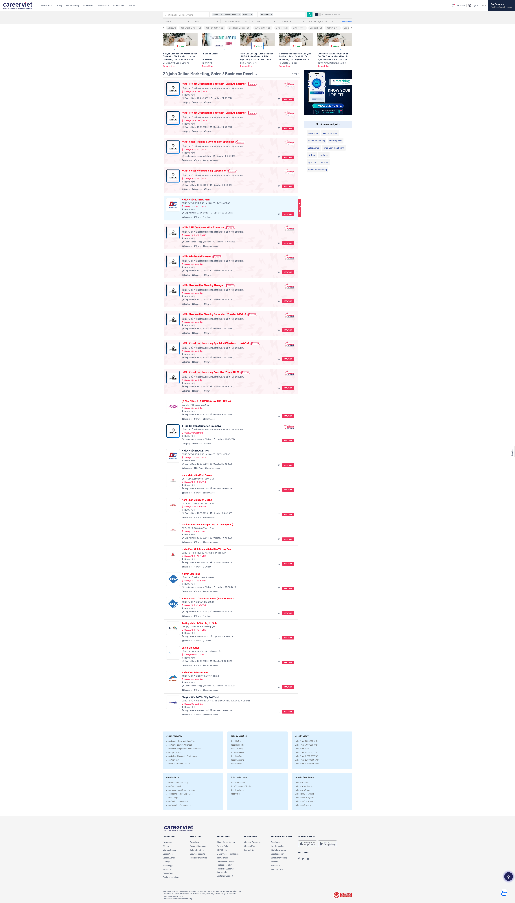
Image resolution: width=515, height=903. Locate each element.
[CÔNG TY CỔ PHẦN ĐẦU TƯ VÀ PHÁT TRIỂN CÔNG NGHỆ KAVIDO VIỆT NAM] (173, 702)
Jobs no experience (303, 786)
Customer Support (225, 876)
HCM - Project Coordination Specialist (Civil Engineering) (214, 83)
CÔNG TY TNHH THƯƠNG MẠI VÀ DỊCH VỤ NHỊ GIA (204, 552)
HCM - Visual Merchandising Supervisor (204, 170)
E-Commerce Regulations (228, 854)
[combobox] (186, 14)
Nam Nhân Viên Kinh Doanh (197, 475)
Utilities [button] (131, 5)
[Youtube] (308, 858)
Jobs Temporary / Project (242, 786)
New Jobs (167, 842)
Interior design (277, 846)
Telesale (274, 861)
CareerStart (118, 5)
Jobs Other (235, 794)
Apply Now (288, 99)
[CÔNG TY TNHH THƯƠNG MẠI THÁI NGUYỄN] (173, 652)
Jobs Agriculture (173, 752)
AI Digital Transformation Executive (201, 425)
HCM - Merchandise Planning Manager (203, 285)
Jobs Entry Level (173, 786)
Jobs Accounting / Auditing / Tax (180, 741)
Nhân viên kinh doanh (333, 147)
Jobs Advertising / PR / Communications (183, 748)
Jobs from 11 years (303, 805)
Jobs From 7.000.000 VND (306, 748)
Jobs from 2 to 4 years (304, 794)
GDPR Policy (222, 850)
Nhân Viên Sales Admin (195, 672)
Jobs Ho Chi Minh (238, 745)
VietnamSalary (72, 5)
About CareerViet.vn (226, 842)
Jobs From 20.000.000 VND (307, 760)
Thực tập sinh (335, 140)
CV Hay (59, 5)
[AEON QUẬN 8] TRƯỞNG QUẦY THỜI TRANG (206, 401)
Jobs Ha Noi (236, 741)
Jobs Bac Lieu (237, 763)
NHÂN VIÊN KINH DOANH (196, 199)
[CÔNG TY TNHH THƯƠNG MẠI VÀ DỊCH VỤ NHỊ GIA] (173, 554)
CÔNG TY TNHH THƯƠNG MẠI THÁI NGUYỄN (201, 651)
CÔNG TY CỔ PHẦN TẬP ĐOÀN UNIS (198, 577)
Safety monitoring (279, 857)
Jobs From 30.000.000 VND (307, 763)
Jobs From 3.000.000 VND (306, 741)
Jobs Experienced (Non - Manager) (181, 790)
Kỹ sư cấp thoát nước (318, 162)
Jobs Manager (172, 797)
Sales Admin (313, 147)
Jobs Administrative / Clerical (179, 745)
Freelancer (276, 842)
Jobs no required (302, 782)
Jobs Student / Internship (177, 782)
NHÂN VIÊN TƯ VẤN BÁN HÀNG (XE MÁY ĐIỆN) (207, 598)
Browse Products (197, 854)
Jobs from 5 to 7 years (304, 797)
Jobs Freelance (237, 790)
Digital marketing (278, 850)
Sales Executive (190, 647)
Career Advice (103, 5)
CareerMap (88, 5)
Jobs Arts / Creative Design (178, 763)
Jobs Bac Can (236, 756)
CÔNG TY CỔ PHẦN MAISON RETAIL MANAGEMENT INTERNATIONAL (213, 88)
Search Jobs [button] (46, 5)
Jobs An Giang (237, 748)
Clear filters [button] (346, 21)
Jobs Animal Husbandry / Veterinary (181, 756)
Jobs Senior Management (177, 801)
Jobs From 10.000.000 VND (306, 752)
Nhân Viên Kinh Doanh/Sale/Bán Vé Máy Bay (206, 549)
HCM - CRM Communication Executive (203, 227)
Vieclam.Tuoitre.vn (252, 842)
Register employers (198, 857)
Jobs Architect (172, 760)
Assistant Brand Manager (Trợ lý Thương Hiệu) (207, 524)
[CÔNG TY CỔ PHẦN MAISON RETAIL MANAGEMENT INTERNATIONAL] (173, 89)
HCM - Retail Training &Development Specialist (208, 141)
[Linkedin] (303, 858)
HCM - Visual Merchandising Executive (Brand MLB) (210, 372)
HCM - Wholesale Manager (196, 256)
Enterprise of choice (331, 15)
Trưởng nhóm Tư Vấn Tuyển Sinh (199, 623)
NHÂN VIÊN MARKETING (195, 450)
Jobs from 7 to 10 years (304, 801)
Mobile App (167, 865)
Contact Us (249, 850)
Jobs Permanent (238, 782)
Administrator (277, 869)
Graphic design (277, 854)
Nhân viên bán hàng (317, 169)
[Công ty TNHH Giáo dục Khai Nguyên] (173, 628)
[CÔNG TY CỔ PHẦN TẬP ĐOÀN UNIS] (173, 579)
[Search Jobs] (309, 14)
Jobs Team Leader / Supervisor (179, 794)
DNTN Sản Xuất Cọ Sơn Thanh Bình (198, 478)
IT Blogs (166, 861)
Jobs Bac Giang (237, 760)
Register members (171, 877)
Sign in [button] (475, 5)
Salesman (275, 865)
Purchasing (313, 133)
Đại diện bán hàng (316, 140)
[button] (279, 99)
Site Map (167, 869)
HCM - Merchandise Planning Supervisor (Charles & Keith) (214, 314)
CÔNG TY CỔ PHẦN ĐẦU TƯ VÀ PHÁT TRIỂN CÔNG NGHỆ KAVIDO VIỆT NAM (216, 700)
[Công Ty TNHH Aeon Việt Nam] (173, 406)
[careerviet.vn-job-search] (307, 844)
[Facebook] (298, 858)
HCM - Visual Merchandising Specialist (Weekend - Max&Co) (215, 343)
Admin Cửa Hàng (191, 573)
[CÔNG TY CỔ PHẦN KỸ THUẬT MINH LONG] (173, 677)
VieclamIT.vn (249, 846)
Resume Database (198, 846)
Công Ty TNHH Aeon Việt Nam (195, 404)
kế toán (311, 155)
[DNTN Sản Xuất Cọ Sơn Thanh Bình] (173, 480)
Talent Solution (197, 850)
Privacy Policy (223, 846)
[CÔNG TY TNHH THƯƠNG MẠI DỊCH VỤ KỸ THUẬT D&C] (173, 204)
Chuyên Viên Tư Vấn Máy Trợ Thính (200, 697)
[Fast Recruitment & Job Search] (18, 5)
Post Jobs (194, 842)
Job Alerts (460, 5)
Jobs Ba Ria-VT (237, 752)
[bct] (342, 894)
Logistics (323, 155)
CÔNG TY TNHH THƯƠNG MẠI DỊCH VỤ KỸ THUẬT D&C (206, 203)
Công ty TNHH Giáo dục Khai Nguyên (199, 626)
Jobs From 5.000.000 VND (306, 745)
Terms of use (222, 857)
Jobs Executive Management (178, 805)
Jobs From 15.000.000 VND (306, 756)
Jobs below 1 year (302, 790)
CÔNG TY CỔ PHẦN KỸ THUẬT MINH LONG (201, 676)
